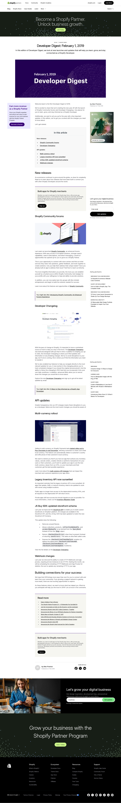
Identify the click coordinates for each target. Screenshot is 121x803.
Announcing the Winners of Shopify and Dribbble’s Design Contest (59, 619)
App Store (54, 775)
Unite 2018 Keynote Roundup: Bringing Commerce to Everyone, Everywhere (61, 617)
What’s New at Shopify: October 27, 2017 (52, 614)
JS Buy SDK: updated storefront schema (54, 160)
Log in (99, 3)
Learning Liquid (95, 374)
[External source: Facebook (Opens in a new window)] (76, 668)
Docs (26, 3)
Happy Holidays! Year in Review (49, 602)
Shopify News (17, 9)
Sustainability (33, 785)
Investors (32, 778)
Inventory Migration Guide (66, 499)
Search (109, 9)
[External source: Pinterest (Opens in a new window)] (112, 795)
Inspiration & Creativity (97, 300)
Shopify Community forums (49, 142)
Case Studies (28, 9)
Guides (74, 775)
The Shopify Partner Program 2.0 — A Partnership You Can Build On (59, 604)
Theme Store (55, 771)
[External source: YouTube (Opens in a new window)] (96, 795)
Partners (53, 778)
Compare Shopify (77, 771)
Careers (31, 775)
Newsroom (32, 781)
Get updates (101, 214)
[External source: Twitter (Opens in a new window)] (80, 668)
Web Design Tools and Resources (100, 276)
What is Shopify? (34, 768)
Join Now (109, 3)
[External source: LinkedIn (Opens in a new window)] (84, 668)
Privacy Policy (47, 795)
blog (55, 42)
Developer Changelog (47, 145)
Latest (36, 9)
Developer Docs (55, 768)
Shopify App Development (98, 284)
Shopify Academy (45, 3)
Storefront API (58, 510)
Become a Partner (17, 124)
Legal (38, 795)
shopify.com (91, 3)
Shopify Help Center (100, 768)
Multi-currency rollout (47, 154)
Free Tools (75, 781)
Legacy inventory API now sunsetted (52, 157)
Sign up (42, 206)
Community (34, 3)
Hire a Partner (98, 775)
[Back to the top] (9, 766)
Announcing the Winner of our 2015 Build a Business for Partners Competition (61, 612)
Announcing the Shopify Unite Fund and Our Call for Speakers (57, 624)
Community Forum (99, 771)
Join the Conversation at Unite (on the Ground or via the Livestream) (59, 607)
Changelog (75, 785)
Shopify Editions (34, 771)
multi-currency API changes (59, 471)
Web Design (94, 366)
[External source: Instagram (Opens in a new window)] (100, 795)
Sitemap (57, 795)
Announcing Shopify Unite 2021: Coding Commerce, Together (57, 609)
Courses (74, 778)
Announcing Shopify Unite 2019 (49, 622)
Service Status (98, 778)
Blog (8, 9)
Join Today (60, 30)
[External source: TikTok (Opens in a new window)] (104, 795)
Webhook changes (46, 163)
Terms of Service (28, 795)
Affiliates (53, 781)
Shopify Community (58, 251)
